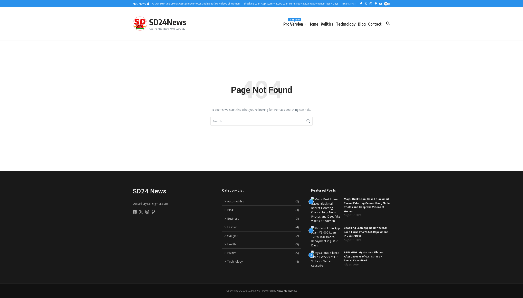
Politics (327, 23)
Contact (375, 23)
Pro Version (293, 23)
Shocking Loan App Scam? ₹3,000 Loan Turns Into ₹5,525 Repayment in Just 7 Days (366, 231)
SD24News (167, 22)
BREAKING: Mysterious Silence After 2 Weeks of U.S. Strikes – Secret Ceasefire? (363, 256)
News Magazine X (287, 290)
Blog (362, 23)
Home (313, 23)
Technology (345, 23)
